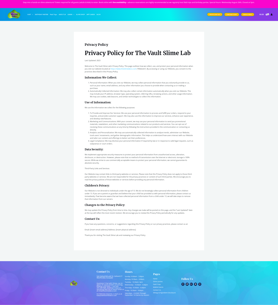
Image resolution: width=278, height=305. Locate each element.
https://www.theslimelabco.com (124, 69)
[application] (32, 14)
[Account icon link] (272, 14)
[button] (214, 14)
